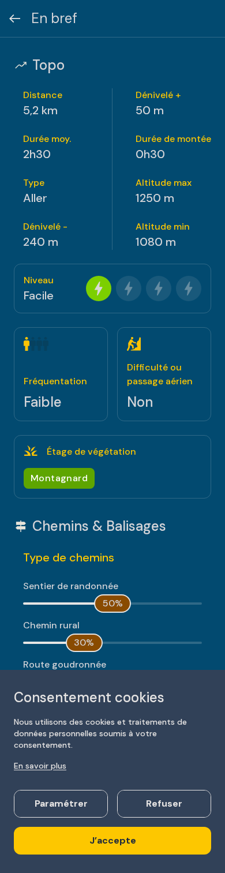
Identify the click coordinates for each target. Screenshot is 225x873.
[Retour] (15, 18)
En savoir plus (40, 765)
